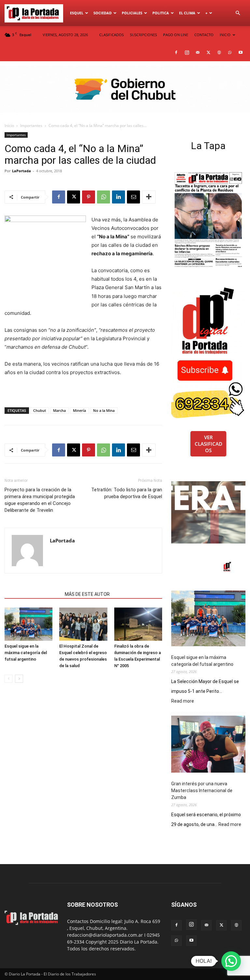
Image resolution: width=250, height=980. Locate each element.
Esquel (76, 12)
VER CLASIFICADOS (208, 444)
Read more (182, 701)
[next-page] (19, 679)
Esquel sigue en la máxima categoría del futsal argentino (26, 653)
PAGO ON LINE (175, 34)
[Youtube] (240, 52)
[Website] (219, 52)
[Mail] (197, 52)
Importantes (31, 125)
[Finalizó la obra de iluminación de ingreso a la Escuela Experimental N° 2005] (138, 624)
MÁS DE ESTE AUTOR (87, 594)
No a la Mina (104, 410)
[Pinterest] (88, 196)
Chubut (39, 410)
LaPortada (21, 170)
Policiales (132, 12)
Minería (79, 410)
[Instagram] (187, 52)
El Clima (187, 12)
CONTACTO (204, 34)
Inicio (9, 125)
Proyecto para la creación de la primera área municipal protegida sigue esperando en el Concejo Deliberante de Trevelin (40, 500)
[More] (149, 196)
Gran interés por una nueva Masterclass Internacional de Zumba (201, 790)
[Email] (133, 196)
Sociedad (102, 12)
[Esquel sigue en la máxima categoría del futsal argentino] (28, 624)
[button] (237, 13)
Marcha (59, 410)
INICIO (225, 34)
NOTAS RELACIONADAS (32, 594)
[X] (208, 52)
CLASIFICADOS (111, 34)
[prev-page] (9, 679)
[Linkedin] (118, 196)
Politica (160, 12)
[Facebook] (176, 52)
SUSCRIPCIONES (143, 34)
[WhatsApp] (230, 52)
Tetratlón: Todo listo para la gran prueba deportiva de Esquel (126, 493)
